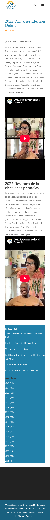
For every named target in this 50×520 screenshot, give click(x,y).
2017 (7, 422)
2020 (7, 407)
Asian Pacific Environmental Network (21, 370)
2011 (7, 451)
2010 (7, 456)
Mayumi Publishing (26, 516)
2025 (7, 383)
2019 (7, 412)
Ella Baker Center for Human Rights (21, 343)
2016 (7, 427)
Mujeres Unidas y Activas (16, 349)
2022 (7, 397)
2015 (7, 432)
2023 (7, 393)
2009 (7, 461)
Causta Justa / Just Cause (16, 365)
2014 (7, 436)
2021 (7, 402)
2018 (7, 417)
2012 (7, 446)
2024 (7, 388)
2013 (7, 441)
